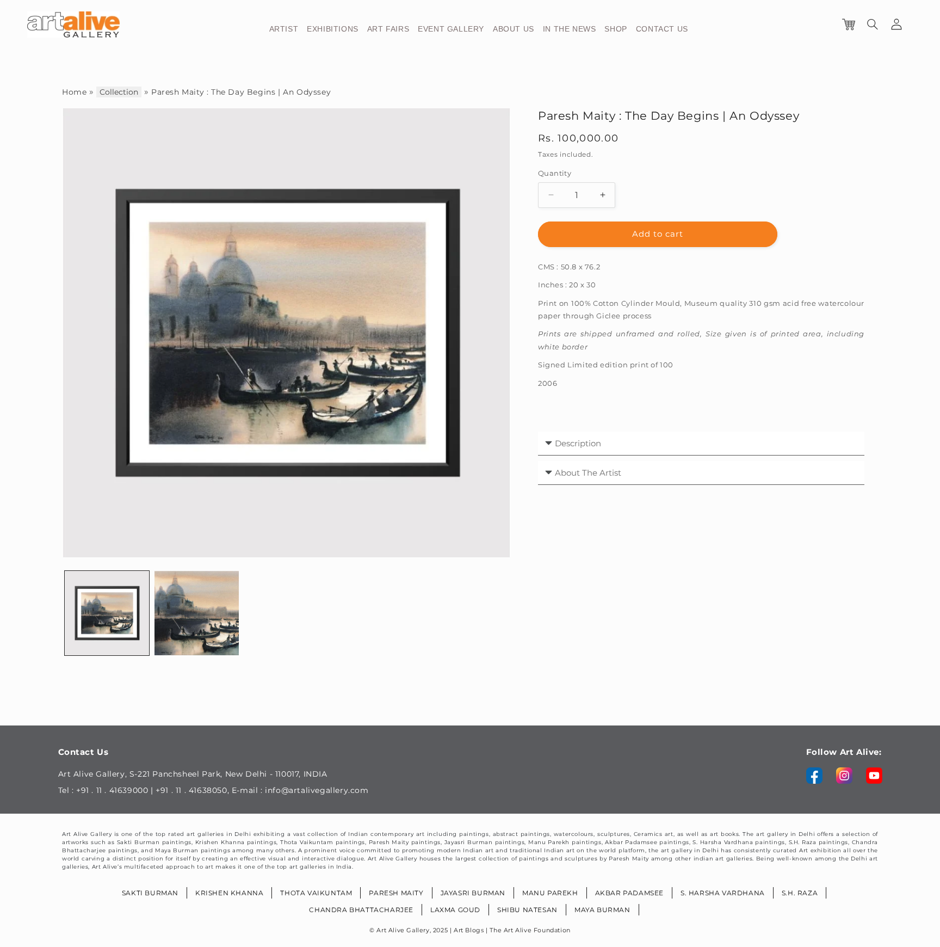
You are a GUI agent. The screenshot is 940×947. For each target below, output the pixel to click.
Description (577, 443)
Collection (119, 92)
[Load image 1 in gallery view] (107, 613)
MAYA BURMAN (602, 910)
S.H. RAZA (800, 893)
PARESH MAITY (396, 893)
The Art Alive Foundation (530, 930)
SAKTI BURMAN (150, 893)
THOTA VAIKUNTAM (316, 893)
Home (74, 92)
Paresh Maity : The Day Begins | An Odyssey (241, 92)
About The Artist (587, 473)
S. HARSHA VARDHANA (723, 893)
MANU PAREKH (550, 893)
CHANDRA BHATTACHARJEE (361, 910)
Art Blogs (469, 930)
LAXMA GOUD (455, 910)
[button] (873, 24)
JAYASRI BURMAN (473, 893)
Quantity (554, 173)
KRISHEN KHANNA (229, 893)
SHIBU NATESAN (527, 910)
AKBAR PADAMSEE (629, 893)
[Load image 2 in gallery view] (196, 613)
